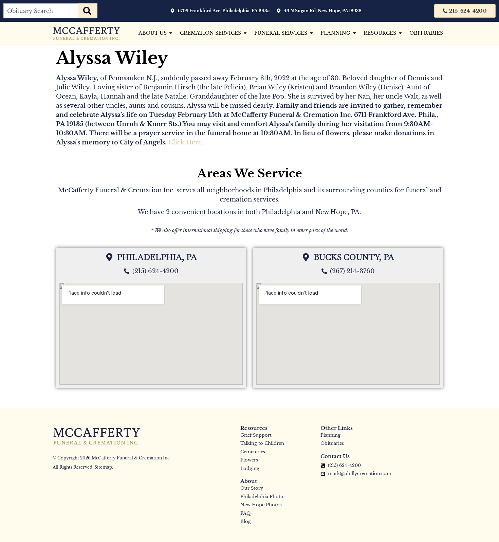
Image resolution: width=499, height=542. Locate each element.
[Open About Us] (170, 33)
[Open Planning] (354, 33)
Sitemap (103, 467)
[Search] (87, 10)
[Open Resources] (400, 33)
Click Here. (185, 142)
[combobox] (40, 10)
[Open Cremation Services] (245, 33)
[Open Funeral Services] (311, 33)
